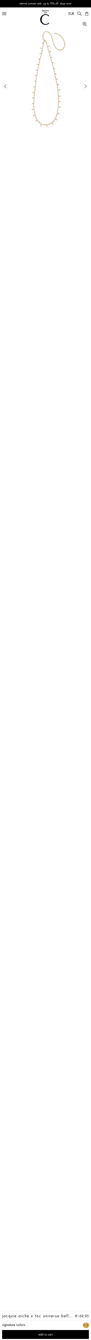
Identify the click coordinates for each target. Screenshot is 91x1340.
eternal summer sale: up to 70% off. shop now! (46, 3)
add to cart (45, 1334)
